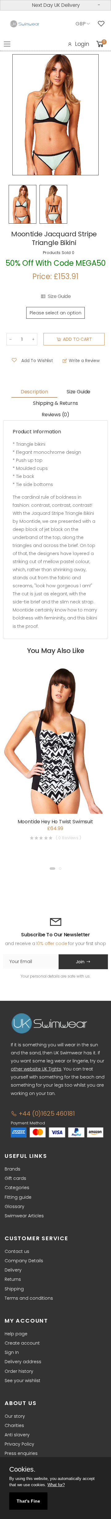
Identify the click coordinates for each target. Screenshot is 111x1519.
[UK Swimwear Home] (24, 24)
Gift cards (15, 1178)
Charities (14, 1425)
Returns (13, 1279)
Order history (19, 1371)
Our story (15, 1416)
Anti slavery (17, 1435)
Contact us (17, 1251)
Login (82, 44)
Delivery (13, 1270)
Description (34, 391)
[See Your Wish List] (102, 23)
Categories (17, 1187)
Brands (12, 1169)
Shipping (14, 1289)
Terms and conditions (29, 1298)
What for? (56, 1484)
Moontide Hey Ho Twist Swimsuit (55, 821)
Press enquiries (21, 1453)
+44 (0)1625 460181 (46, 1113)
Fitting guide (18, 1197)
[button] (52, 868)
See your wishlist (22, 1380)
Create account (22, 1343)
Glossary (14, 1206)
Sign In (12, 1352)
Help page (16, 1334)
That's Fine (28, 1501)
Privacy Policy (19, 1444)
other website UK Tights (36, 1069)
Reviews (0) (55, 414)
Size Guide (59, 296)
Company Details (24, 1261)
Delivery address (23, 1362)
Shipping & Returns (55, 403)
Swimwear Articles (24, 1216)
